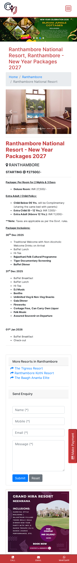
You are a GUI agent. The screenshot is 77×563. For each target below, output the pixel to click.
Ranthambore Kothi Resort (34, 373)
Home (13, 77)
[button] (34, 38)
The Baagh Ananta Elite (31, 378)
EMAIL (38, 560)
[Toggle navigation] (68, 8)
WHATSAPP (64, 560)
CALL (12, 560)
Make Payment (73, 444)
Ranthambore (32, 77)
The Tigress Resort (28, 368)
